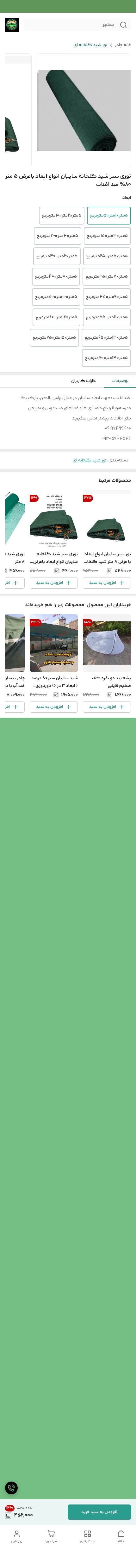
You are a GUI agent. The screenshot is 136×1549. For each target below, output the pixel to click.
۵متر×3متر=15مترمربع (107, 235)
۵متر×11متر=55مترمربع (107, 317)
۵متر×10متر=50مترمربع (56, 297)
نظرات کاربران (83, 380)
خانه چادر (123, 45)
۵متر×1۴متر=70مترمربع (106, 358)
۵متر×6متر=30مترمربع (56, 256)
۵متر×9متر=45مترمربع (107, 297)
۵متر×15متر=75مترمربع (54, 337)
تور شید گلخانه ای (90, 45)
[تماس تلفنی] (11, 1488)
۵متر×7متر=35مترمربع (107, 276)
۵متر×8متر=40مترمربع (56, 276)
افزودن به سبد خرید (99, 1512)
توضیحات (120, 380)
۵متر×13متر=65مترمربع (106, 337)
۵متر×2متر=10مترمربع (61, 215)
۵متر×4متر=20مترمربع (57, 235)
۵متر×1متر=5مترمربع (109, 215)
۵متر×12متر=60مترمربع (56, 317)
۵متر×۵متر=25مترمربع (107, 256)
